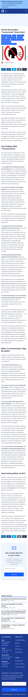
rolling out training (6, 453)
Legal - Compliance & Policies (17, 39)
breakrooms (4, 206)
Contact (17, 646)
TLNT (3, 648)
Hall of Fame (18, 652)
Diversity (3, 37)
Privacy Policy (19, 661)
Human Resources (5, 39)
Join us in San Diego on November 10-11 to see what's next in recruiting (12, 4)
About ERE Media (20, 640)
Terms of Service (20, 664)
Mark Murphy (4, 607)
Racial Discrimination (6, 41)
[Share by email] (19, 69)
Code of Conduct (20, 667)
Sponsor (17, 643)
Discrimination (20, 35)
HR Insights (19, 37)
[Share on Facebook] (8, 69)
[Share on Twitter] (14, 69)
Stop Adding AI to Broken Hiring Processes (13, 599)
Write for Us (18, 649)
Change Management (6, 35)
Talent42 (4, 661)
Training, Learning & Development (9, 44)
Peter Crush (4, 628)
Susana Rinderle (9, 62)
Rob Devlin (4, 600)
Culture (14, 35)
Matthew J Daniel (5, 614)
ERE (3, 640)
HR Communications (11, 37)
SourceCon (5, 655)
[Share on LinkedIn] (3, 69)
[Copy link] (24, 69)
